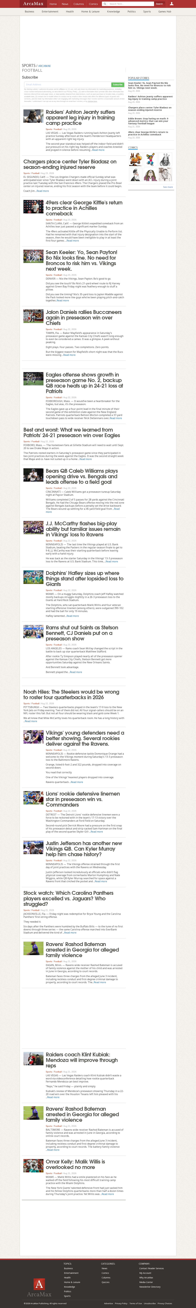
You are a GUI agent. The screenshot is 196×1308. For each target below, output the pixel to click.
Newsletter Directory (149, 1286)
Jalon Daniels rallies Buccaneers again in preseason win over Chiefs (84, 317)
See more (168, 186)
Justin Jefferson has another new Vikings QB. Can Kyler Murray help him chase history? (84, 848)
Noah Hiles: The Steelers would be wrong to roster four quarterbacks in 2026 (71, 694)
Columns (106, 1277)
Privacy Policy (121, 1303)
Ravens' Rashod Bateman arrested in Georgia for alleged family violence (82, 949)
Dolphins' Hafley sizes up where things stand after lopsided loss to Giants (84, 577)
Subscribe (117, 85)
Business (29, 11)
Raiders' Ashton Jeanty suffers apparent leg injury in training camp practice (80, 116)
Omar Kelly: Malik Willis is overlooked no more (75, 1164)
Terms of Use (135, 1303)
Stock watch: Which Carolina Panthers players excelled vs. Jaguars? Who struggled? (68, 897)
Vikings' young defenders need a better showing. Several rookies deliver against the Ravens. (85, 737)
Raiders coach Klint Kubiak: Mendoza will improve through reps (82, 1059)
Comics (105, 1272)
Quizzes (105, 1282)
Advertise (108, 1303)
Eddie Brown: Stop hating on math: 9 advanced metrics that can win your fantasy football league (148, 121)
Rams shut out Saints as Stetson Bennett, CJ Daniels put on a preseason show (82, 632)
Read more (98, 150)
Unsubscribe (150, 1303)
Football (58, 129)
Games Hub (164, 11)
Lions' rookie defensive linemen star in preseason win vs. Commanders (83, 798)
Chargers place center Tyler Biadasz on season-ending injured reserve (69, 163)
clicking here (92, 101)
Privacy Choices (165, 1303)
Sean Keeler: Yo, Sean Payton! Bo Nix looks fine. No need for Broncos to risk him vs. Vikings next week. (81, 260)
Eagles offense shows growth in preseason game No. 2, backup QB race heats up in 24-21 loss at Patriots (84, 382)
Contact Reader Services (151, 1268)
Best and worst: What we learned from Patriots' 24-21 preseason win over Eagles (71, 432)
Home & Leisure (90, 11)
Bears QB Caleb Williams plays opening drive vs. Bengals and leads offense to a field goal (82, 475)
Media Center (146, 1282)
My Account (145, 1272)
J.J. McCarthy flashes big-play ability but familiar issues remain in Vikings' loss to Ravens (83, 528)
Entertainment (50, 11)
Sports (147, 11)
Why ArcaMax (146, 1277)
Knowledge (113, 11)
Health (70, 11)
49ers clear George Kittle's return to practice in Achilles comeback (84, 207)
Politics (132, 11)
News (104, 1268)
